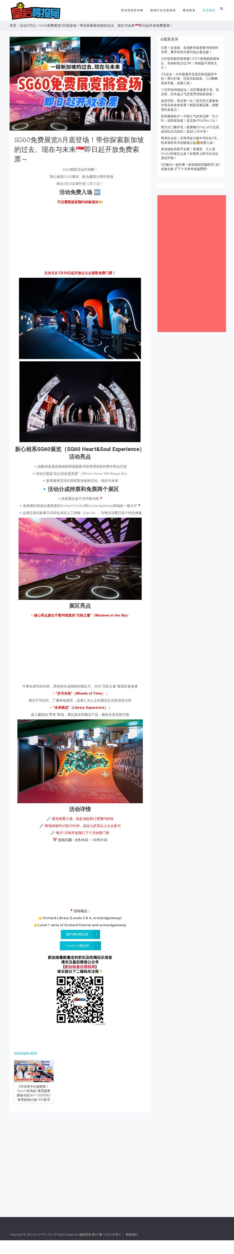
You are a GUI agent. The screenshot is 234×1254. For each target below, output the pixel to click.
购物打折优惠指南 (163, 10)
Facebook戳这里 (77, 945)
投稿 (17, 1053)
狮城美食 (189, 10)
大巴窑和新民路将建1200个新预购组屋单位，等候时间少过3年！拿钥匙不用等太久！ (190, 63)
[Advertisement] (80, 239)
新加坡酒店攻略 (132, 10)
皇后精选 (208, 10)
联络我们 (132, 1234)
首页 (13, 26)
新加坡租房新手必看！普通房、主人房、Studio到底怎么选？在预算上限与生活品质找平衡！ (189, 153)
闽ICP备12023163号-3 (106, 1234)
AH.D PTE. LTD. (42, 1234)
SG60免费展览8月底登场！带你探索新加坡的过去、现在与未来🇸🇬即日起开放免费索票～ (79, 149)
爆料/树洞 (30, 1053)
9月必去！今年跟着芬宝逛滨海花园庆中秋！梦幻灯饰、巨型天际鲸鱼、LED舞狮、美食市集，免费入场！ (191, 78)
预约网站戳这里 (77, 934)
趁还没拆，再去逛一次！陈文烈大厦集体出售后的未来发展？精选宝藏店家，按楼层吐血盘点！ (189, 105)
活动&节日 (28, 26)
